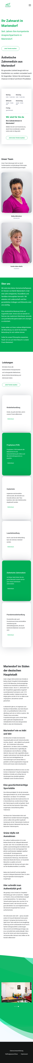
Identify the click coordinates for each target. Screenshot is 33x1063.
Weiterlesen (10, 419)
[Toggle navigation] (30, 5)
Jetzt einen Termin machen (17, 138)
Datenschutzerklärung (16, 1051)
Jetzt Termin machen (10, 48)
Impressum (24, 1054)
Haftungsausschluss (11, 1054)
